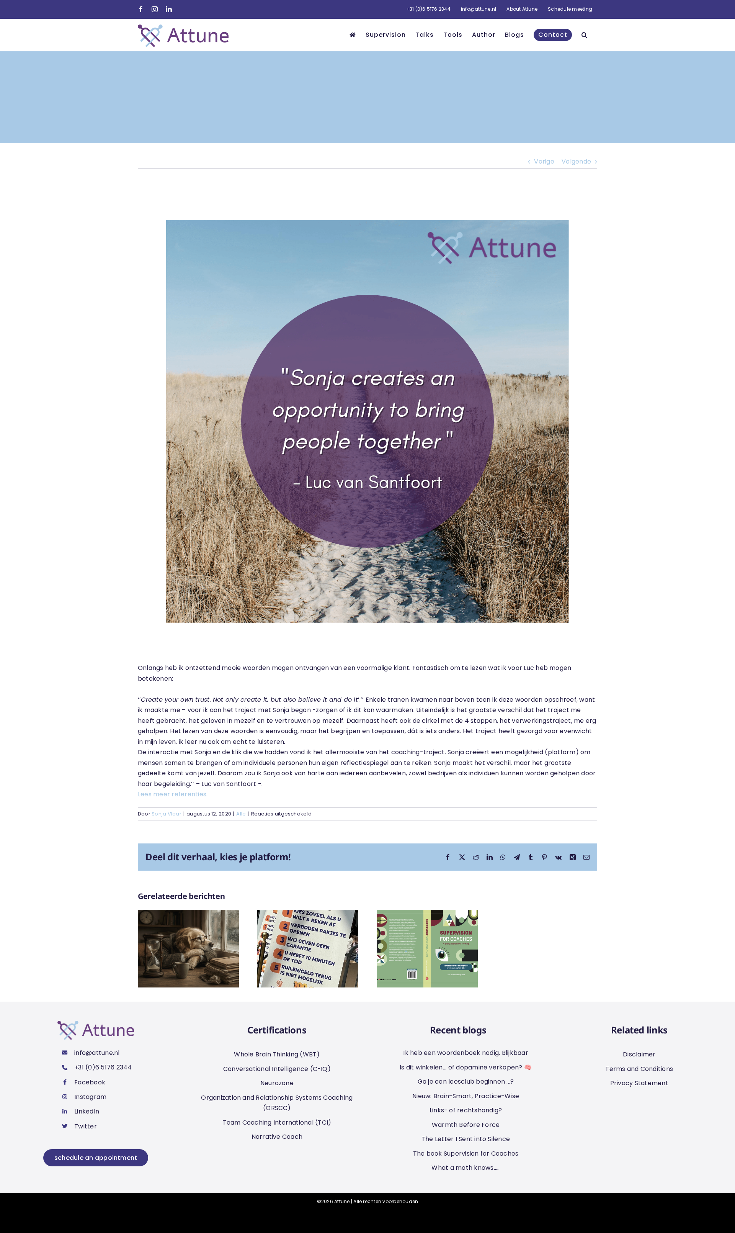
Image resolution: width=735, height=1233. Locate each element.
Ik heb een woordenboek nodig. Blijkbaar (465, 1052)
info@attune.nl (96, 1052)
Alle (241, 813)
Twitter (85, 1126)
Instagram (90, 1096)
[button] (584, 35)
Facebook (89, 1082)
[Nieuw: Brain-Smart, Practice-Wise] (427, 914)
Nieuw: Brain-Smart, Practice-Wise (465, 1096)
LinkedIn (86, 1111)
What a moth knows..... (465, 1167)
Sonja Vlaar (166, 813)
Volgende (576, 161)
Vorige (544, 161)
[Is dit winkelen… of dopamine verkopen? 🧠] (307, 914)
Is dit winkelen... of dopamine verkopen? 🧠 (466, 1067)
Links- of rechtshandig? (466, 1110)
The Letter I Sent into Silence (465, 1139)
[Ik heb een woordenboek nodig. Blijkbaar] (188, 914)
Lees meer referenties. (173, 794)
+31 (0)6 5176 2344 (103, 1067)
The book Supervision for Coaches (466, 1153)
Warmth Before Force (466, 1124)
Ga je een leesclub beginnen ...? (466, 1081)
